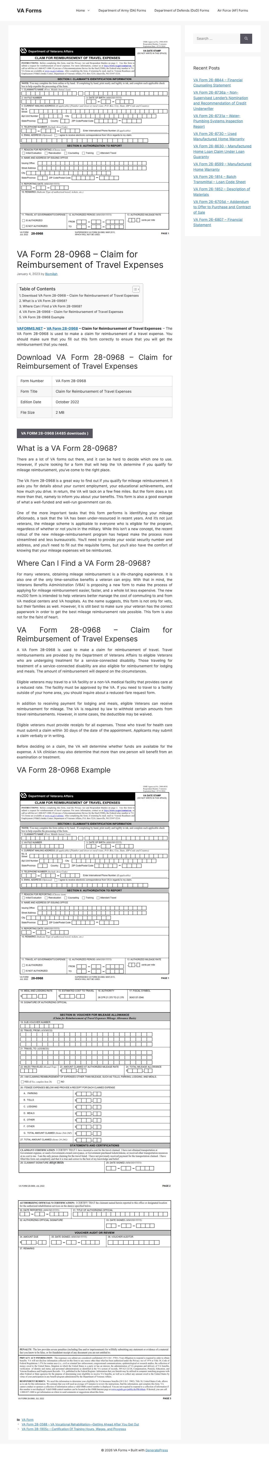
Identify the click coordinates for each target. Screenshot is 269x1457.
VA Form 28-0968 (62, 328)
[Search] (246, 39)
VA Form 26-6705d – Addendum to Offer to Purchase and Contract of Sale (222, 207)
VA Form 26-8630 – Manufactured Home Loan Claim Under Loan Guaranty (222, 151)
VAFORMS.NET (30, 328)
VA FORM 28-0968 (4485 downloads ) (54, 433)
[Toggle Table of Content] (134, 289)
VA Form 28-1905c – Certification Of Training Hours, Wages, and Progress (74, 1429)
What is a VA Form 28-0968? (44, 301)
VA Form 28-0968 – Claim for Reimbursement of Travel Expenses (73, 312)
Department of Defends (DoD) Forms (181, 10)
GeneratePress (156, 1450)
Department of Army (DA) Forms (122, 10)
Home (80, 10)
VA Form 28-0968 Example (43, 317)
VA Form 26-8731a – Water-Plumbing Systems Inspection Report (218, 121)
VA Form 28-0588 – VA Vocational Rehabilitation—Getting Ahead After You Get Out (80, 1424)
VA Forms (29, 10)
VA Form (28, 1419)
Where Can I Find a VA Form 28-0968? (52, 306)
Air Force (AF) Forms (233, 10)
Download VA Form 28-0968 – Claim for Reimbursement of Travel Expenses (80, 296)
